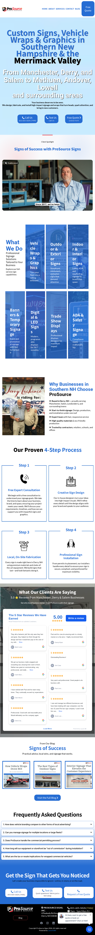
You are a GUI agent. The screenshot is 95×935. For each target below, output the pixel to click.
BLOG (77, 8)
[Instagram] (47, 923)
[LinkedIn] (54, 923)
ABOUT (51, 8)
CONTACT (70, 8)
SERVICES (60, 8)
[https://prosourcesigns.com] (12, 9)
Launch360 (52, 930)
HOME (45, 8)
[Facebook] (41, 923)
